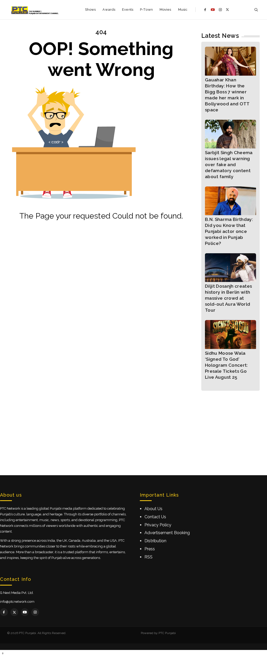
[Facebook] (205, 9)
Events (127, 9)
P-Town (146, 9)
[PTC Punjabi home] (35, 9)
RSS (148, 556)
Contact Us (155, 516)
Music (183, 9)
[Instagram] (220, 9)
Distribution (155, 540)
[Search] (256, 9)
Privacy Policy (157, 524)
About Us (153, 508)
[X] (227, 9)
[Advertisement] (133, 427)
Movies (165, 9)
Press (149, 548)
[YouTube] (213, 10)
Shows (90, 9)
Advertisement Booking (167, 532)
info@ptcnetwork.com (17, 602)
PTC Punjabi (167, 633)
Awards (108, 9)
